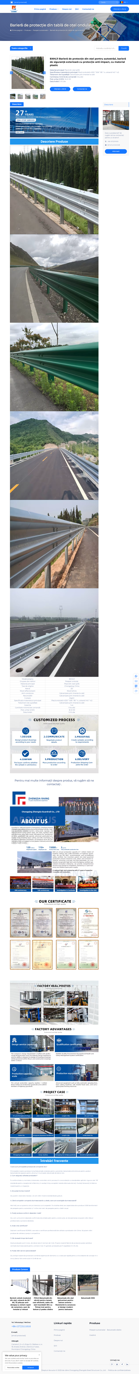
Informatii (115, 151)
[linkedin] (127, 1364)
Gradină (92, 1335)
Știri (77, 9)
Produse (53, 9)
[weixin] (136, 686)
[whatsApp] (136, 676)
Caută (124, 48)
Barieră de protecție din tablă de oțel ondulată (67, 30)
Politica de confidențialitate (119, 1370)
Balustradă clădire (114, 1330)
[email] (136, 681)
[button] (11, 72)
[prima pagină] (14, 9)
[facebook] (122, 1364)
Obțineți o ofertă (119, 9)
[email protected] (20, 2)
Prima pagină (40, 9)
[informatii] (136, 690)
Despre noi (67, 9)
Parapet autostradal (40, 30)
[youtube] (117, 1364)
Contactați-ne (88, 9)
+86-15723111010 (113, 141)
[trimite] (117, 2)
